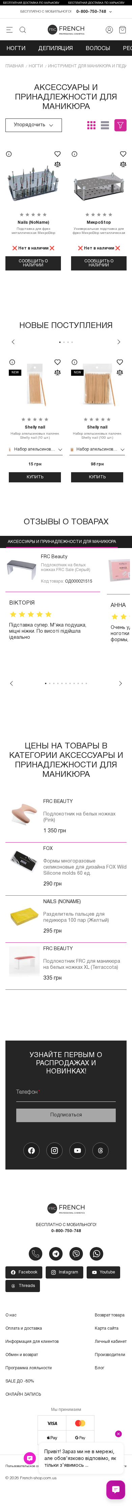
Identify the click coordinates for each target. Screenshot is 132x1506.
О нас (11, 1315)
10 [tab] (82, 683)
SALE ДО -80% (19, 1381)
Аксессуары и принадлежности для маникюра (62, 542)
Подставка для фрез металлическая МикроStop (33, 228)
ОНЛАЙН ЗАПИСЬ (23, 1394)
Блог (99, 1368)
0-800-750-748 (91, 12)
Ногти (15, 48)
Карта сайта (106, 1328)
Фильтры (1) (120, 125)
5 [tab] (62, 683)
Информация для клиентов (32, 1342)
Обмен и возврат (21, 1355)
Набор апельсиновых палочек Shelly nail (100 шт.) (97, 432)
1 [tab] (60, 342)
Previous (13, 342)
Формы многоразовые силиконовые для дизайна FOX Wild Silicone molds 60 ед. (85, 867)
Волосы (98, 48)
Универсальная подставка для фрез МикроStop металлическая (99, 228)
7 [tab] (70, 683)
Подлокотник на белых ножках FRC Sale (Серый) (65, 567)
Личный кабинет (111, 1342)
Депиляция (55, 48)
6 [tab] (66, 683)
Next (119, 342)
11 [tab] (86, 683)
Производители (110, 1355)
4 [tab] (72, 342)
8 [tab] (74, 683)
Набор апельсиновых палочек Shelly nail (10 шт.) (34, 432)
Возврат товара (110, 1315)
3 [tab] (68, 342)
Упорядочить (29, 125)
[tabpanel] (35, 418)
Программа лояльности (28, 1368)
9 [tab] (78, 683)
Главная (14, 66)
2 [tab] (64, 342)
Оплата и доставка (23, 1328)
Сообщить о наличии (33, 263)
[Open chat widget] (115, 1489)
